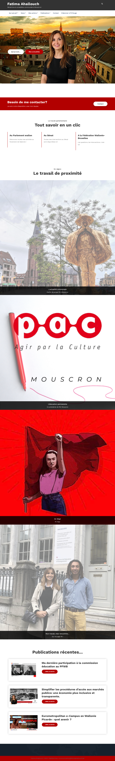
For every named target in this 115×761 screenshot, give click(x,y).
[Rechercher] (102, 4)
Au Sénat (48, 135)
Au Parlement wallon (21, 135)
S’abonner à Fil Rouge (69, 13)
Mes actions (32, 13)
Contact (56, 13)
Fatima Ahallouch (23, 4)
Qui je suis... (15, 52)
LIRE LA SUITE (49, 671)
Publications (45, 13)
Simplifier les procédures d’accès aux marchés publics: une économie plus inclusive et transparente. (73, 693)
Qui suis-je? (13, 13)
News (23, 13)
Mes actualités (34, 52)
